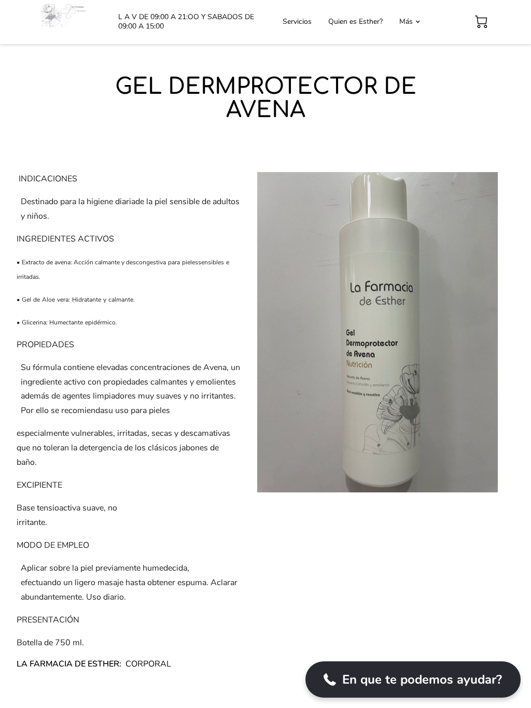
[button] (413, 679)
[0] (481, 22)
